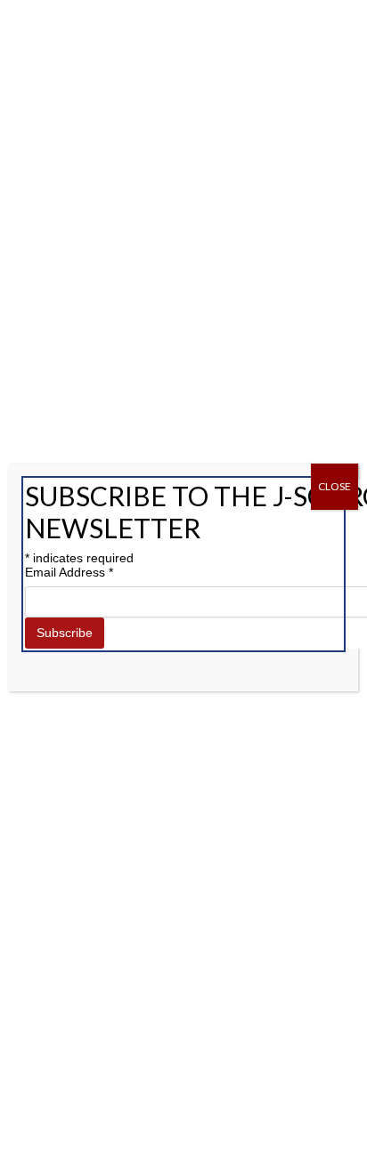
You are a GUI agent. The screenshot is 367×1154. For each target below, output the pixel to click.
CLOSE (334, 486)
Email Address (69, 572)
